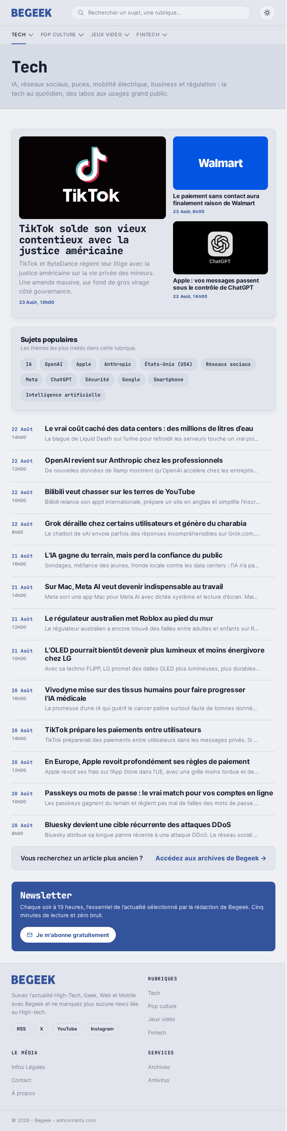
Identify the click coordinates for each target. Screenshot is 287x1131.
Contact (21, 1080)
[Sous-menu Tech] (30, 35)
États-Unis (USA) (168, 364)
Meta (32, 379)
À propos (23, 1093)
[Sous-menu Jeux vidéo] (126, 35)
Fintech (148, 34)
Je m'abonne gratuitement (72, 935)
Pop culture (58, 34)
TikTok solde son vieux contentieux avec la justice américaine (82, 239)
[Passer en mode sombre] (267, 12)
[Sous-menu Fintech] (164, 35)
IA (29, 364)
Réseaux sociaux (228, 364)
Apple (83, 364)
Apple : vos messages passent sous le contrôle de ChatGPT (216, 284)
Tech (19, 34)
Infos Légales (28, 1067)
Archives (159, 1067)
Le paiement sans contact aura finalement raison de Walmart (216, 199)
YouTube (67, 1029)
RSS (21, 1029)
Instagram (102, 1029)
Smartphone (168, 379)
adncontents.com (76, 1120)
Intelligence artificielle (63, 395)
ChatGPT (61, 379)
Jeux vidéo (106, 34)
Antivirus (159, 1080)
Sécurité (97, 379)
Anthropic (117, 364)
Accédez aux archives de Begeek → (210, 858)
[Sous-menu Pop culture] (80, 35)
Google (131, 379)
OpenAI (54, 364)
